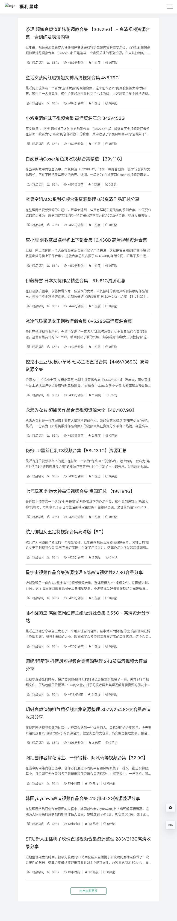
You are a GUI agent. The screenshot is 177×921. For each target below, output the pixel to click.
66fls (55, 62)
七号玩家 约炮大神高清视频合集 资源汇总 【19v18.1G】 (80, 491)
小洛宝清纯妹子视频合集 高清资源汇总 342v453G (75, 118)
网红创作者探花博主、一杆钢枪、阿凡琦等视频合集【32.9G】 (87, 758)
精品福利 (37, 62)
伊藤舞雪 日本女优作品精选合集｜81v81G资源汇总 (75, 280)
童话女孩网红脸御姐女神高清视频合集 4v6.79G (72, 77)
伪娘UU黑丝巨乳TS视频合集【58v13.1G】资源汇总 (76, 450)
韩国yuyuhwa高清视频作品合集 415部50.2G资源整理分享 (83, 798)
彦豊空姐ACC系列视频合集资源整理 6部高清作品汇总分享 (82, 199)
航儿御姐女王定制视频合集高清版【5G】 (66, 532)
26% (170, 825)
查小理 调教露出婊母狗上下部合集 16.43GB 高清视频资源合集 (86, 240)
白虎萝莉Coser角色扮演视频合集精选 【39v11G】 (75, 159)
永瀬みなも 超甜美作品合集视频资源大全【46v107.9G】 (81, 410)
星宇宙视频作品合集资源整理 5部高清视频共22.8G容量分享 (84, 572)
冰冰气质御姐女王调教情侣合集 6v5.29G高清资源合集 (79, 321)
